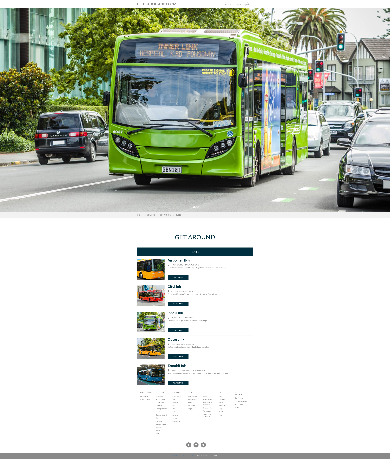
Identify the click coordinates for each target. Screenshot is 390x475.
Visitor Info (239, 404)
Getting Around (161, 415)
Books (174, 399)
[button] (29, 109)
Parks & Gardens (162, 424)
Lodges (190, 409)
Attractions (160, 402)
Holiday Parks (192, 399)
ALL (220, 396)
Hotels (189, 402)
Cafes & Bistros (208, 399)
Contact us (144, 396)
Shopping (176, 393)
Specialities (176, 421)
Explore (228, 4)
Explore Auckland (241, 401)
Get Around (223, 412)
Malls (174, 412)
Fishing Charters (161, 409)
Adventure (159, 396)
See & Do (160, 393)
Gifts (173, 405)
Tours (158, 431)
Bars (205, 396)
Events (238, 4)
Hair (173, 409)
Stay (189, 393)
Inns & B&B (191, 405)
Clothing (175, 402)
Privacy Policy (145, 399)
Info (220, 415)
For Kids (159, 412)
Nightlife (159, 421)
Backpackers (192, 396)
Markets (175, 415)
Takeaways (207, 411)
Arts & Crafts (176, 396)
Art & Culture (160, 399)
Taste (206, 393)
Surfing (158, 427)
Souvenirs (175, 418)
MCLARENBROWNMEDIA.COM (182, 456)
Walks (158, 434)
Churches (159, 405)
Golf (157, 418)
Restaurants (207, 408)
